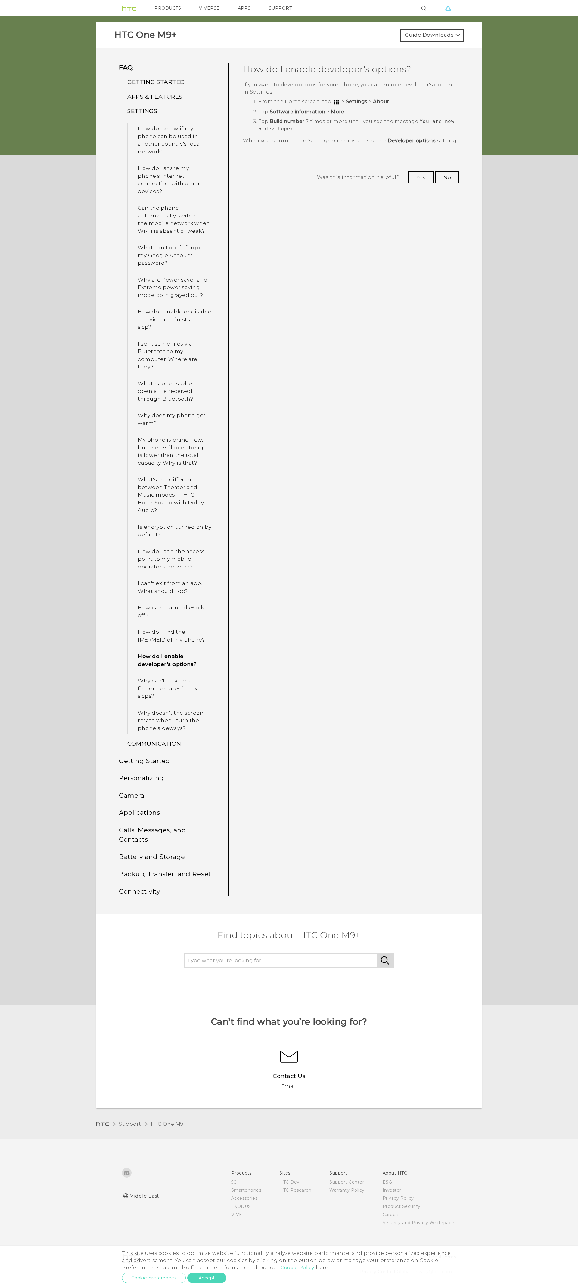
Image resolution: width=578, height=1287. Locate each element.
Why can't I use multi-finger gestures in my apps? (168, 688)
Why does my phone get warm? (172, 419)
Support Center (346, 1182)
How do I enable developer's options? (167, 660)
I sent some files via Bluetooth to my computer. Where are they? (167, 355)
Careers (391, 1214)
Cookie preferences (153, 1278)
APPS (244, 8)
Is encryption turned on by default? (174, 531)
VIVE (236, 1214)
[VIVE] (448, 8)
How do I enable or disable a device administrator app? (174, 319)
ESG (387, 1182)
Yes (420, 177)
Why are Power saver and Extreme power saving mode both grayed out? (173, 287)
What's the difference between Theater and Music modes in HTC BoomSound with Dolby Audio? (171, 494)
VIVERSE (209, 8)
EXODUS (241, 1206)
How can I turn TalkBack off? (171, 611)
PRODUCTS (167, 8)
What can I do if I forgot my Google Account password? (170, 255)
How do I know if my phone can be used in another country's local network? (169, 140)
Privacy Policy (398, 1198)
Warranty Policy (347, 1190)
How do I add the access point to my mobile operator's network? (171, 559)
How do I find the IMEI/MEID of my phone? (171, 636)
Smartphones (246, 1190)
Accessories (244, 1198)
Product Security (402, 1206)
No (447, 177)
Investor (392, 1190)
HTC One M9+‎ (168, 1124)
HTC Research (295, 1190)
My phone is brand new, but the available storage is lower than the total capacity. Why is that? (172, 451)
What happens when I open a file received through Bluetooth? (168, 391)
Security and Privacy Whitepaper (419, 1222)
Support (130, 1124)
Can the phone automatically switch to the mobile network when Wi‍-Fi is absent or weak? (174, 219)
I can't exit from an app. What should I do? (170, 587)
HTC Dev (289, 1182)
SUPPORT (280, 8)
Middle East (144, 1196)
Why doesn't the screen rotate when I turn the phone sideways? (171, 720)
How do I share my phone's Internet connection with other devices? (169, 179)
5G (234, 1182)
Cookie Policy (298, 1267)
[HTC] (129, 8)
